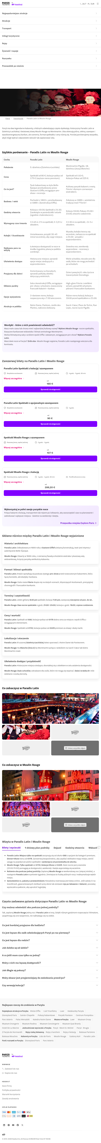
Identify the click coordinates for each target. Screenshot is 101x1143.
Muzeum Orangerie (10, 1023)
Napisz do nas (11, 1073)
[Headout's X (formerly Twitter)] (22, 1125)
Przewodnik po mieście (13, 65)
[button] (50, 708)
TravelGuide (18, 118)
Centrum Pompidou (84, 1015)
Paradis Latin (89, 1036)
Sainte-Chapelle (27, 1015)
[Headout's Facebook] (18, 1125)
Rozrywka (6, 58)
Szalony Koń (74, 1036)
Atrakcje (6, 20)
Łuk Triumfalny (50, 1011)
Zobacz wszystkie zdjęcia (76, 748)
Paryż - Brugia (83, 1027)
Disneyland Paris (9, 1015)
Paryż (8, 118)
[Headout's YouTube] (13, 1125)
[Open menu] (98, 4)
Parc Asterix (7, 1019)
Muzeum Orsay (84, 1019)
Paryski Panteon (65, 1015)
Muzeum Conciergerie (49, 1023)
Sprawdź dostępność (50, 389)
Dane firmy (7, 1085)
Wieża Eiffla (35, 1011)
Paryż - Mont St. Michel (63, 1027)
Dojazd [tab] (57, 847)
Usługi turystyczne (11, 35)
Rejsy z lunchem (53, 1032)
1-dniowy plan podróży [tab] (37, 847)
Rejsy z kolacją (69, 1032)
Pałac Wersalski (23, 1019)
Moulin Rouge (60, 1036)
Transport (6, 28)
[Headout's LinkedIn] (4, 1125)
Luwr (62, 1011)
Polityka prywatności (11, 1090)
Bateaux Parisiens (87, 1032)
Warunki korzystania (11, 1094)
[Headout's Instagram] (9, 1125)
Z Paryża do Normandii (12, 1032)
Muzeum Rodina (29, 1023)
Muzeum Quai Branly (71, 1023)
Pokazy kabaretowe (46, 1015)
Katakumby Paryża (76, 1011)
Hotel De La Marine (10, 1027)
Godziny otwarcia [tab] (74, 847)
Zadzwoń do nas (12, 1068)
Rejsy (4, 43)
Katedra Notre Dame (42, 1019)
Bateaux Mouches (10, 1036)
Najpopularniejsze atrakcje (14, 13)
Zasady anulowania (10, 1098)
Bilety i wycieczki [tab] (11, 847)
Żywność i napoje (10, 50)
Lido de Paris (45, 1036)
